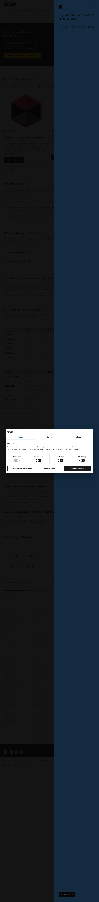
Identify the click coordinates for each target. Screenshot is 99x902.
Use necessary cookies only (21, 468)
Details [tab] (49, 437)
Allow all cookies (77, 468)
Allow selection (49, 468)
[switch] (38, 460)
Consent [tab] (20, 437)
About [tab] (78, 437)
